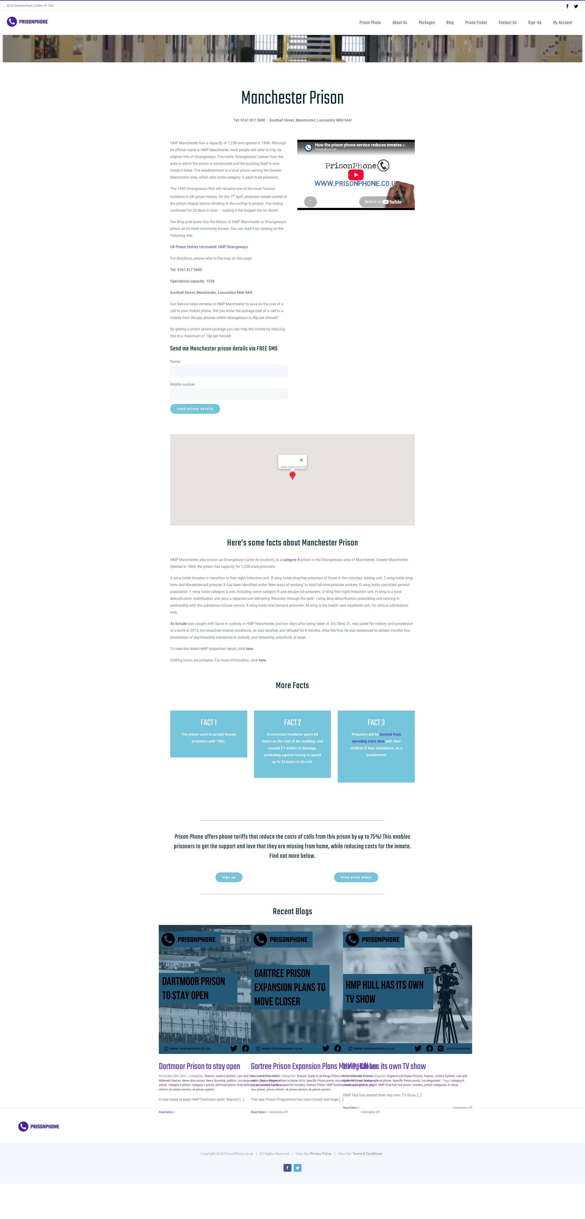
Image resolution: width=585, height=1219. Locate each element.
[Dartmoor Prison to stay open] (223, 989)
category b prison (179, 1085)
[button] (292, 475)
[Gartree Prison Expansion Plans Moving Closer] (315, 989)
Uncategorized (430, 1080)
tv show (453, 1085)
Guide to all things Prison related (328, 1076)
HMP (381, 1085)
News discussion (193, 1080)
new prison (258, 1089)
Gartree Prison (315, 1085)
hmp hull (391, 1085)
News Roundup (216, 1080)
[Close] (301, 460)
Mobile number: (182, 384)
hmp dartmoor (246, 1085)
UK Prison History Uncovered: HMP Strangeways (209, 247)
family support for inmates (288, 1085)
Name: (175, 361)
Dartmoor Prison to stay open (216, 989)
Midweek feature (170, 1080)
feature (209, 1076)
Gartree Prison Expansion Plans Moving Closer (308, 989)
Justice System (225, 1076)
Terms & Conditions (367, 1154)
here (249, 649)
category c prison (203, 1085)
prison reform (275, 1089)
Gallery (231, 989)
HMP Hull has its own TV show (400, 989)
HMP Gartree (334, 1085)
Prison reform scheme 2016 (287, 1080)
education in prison (364, 1085)
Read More (166, 1112)
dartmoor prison (225, 1085)
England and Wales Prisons (405, 1076)
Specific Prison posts (320, 1080)
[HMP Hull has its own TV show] (407, 989)
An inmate (178, 623)
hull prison (404, 1085)
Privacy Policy (320, 1154)
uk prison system (203, 1089)
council (265, 1085)
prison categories (435, 1085)
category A (291, 560)
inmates (417, 1085)
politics (231, 1080)
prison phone (259, 1080)
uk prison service (180, 1089)
